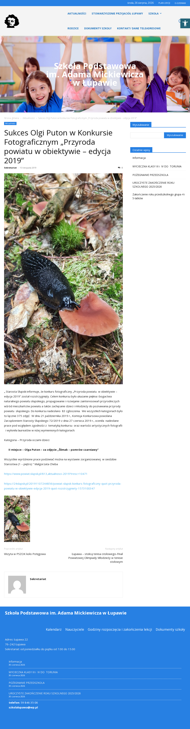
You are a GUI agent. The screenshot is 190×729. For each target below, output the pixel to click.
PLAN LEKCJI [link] (164, 2)
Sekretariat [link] (10, 167)
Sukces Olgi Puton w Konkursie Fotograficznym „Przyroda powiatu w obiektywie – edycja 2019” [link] (58, 146)
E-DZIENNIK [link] (180, 3)
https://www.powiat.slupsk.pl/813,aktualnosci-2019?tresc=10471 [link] (46, 474)
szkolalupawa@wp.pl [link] (23, 707)
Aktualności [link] (29, 118)
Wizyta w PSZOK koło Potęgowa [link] (25, 554)
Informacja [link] (139, 158)
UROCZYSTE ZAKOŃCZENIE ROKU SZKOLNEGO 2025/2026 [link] (153, 184)
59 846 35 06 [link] (23, 702)
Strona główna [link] (11, 118)
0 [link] (122, 167)
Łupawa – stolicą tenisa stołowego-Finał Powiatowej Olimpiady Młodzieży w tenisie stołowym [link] (95, 557)
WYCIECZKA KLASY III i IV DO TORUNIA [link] (156, 166)
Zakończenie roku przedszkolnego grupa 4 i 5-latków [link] (158, 196)
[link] (185, 23)
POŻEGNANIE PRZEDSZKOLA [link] (150, 175)
